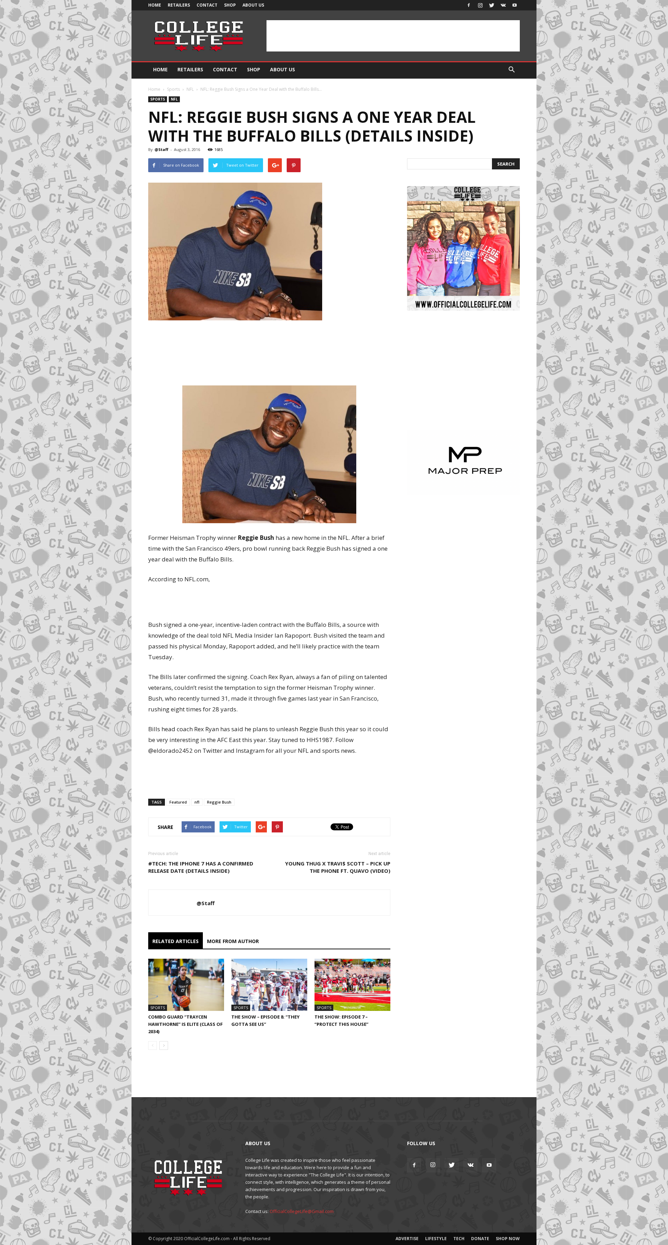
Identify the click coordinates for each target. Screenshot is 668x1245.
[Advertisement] (393, 35)
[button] (511, 70)
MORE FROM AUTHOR (233, 941)
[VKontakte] (503, 5)
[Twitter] (491, 5)
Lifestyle (436, 1239)
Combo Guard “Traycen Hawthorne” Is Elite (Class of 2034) (185, 1024)
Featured (178, 802)
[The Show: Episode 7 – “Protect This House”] (352, 985)
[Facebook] (468, 5)
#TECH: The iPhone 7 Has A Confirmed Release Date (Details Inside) (200, 867)
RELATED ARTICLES (175, 941)
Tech (458, 1239)
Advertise (407, 1239)
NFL (190, 89)
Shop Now (508, 1239)
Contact (207, 5)
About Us (253, 5)
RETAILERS (179, 5)
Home (154, 5)
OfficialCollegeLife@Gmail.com (302, 1211)
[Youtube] (514, 5)
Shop (230, 5)
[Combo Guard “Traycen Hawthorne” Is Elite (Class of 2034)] (186, 985)
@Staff (161, 149)
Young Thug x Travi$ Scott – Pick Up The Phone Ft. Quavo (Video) (337, 867)
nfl (196, 802)
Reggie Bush (219, 802)
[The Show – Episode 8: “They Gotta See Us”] (269, 985)
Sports (173, 89)
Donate (480, 1239)
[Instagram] (480, 5)
